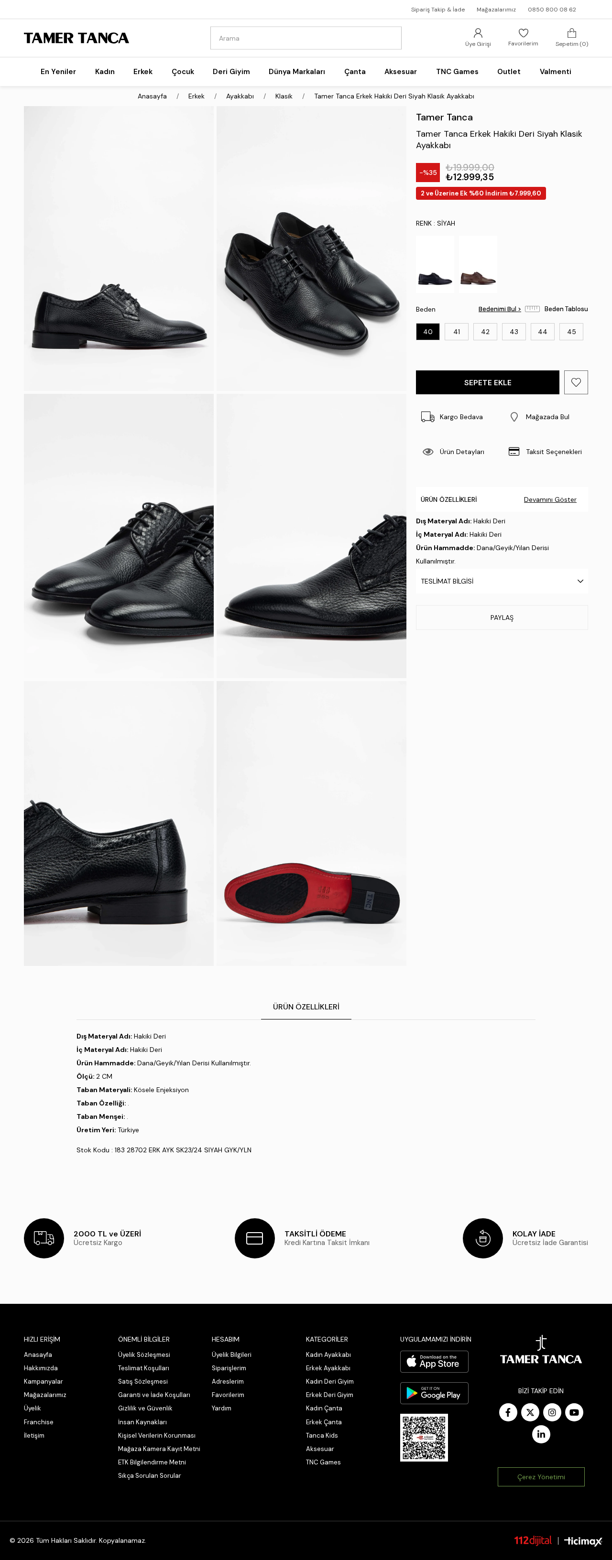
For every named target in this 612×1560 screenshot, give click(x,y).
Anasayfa (38, 1355)
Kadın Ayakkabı (328, 1355)
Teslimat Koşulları (143, 1368)
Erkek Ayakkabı (328, 1368)
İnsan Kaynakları (142, 1422)
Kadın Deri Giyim (330, 1381)
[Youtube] (574, 1412)
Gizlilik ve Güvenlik (145, 1408)
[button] (545, 417)
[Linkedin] (541, 1434)
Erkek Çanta (324, 1422)
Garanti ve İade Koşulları (154, 1395)
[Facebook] (508, 1412)
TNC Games (323, 1462)
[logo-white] (541, 1349)
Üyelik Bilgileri (231, 1355)
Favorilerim (228, 1395)
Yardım (221, 1408)
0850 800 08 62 (552, 9)
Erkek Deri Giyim (329, 1395)
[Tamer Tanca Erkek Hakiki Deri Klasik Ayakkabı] (478, 264)
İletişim (34, 1435)
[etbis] (424, 1438)
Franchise (39, 1422)
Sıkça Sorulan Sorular (149, 1476)
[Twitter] (530, 1412)
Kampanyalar (43, 1381)
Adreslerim (228, 1381)
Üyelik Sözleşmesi (144, 1355)
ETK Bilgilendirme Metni (152, 1462)
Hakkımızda (41, 1368)
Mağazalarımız (496, 9)
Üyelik (32, 1408)
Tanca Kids (322, 1435)
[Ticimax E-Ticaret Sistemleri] (583, 1542)
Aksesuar (320, 1449)
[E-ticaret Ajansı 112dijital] (533, 1540)
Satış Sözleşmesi (143, 1381)
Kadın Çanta (324, 1408)
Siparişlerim (229, 1368)
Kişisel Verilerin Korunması (157, 1435)
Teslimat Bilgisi (447, 581)
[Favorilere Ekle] (576, 382)
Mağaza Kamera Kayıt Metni (159, 1449)
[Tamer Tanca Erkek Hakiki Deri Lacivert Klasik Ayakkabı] (435, 264)
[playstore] (434, 1393)
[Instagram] (552, 1412)
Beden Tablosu (566, 309)
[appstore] (434, 1362)
